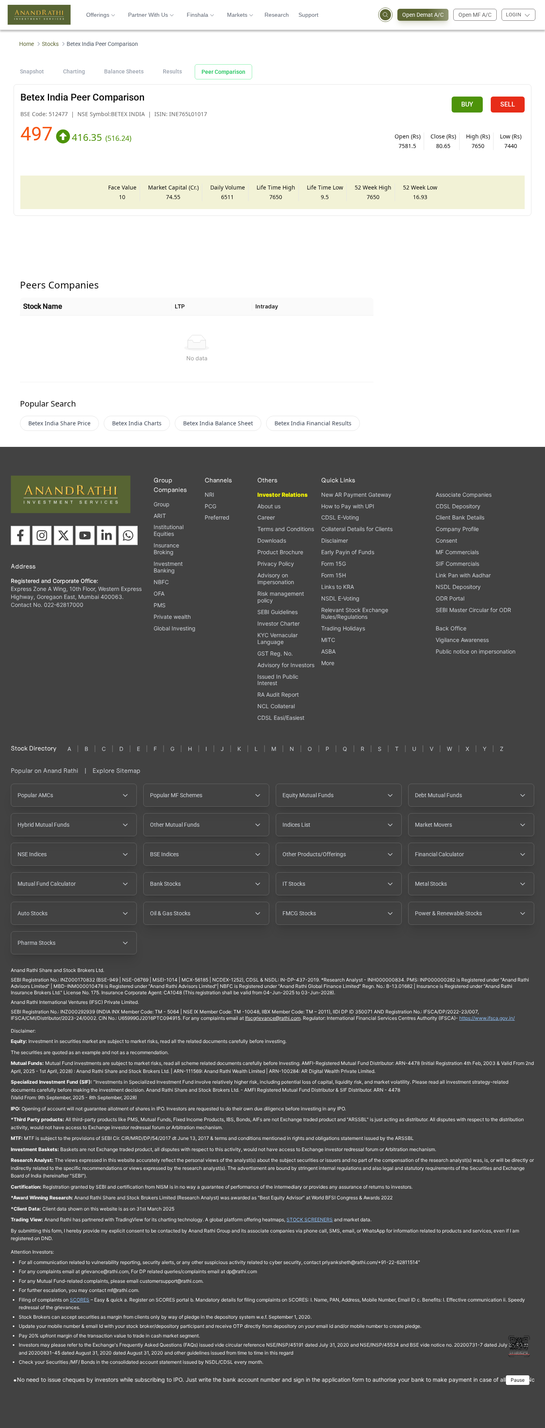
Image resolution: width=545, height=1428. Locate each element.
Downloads (271, 540)
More (327, 663)
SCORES (79, 1300)
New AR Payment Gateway (356, 494)
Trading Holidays (343, 628)
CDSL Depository (458, 506)
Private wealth (172, 616)
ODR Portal (450, 598)
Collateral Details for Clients (357, 528)
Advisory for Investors (285, 665)
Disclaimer (334, 540)
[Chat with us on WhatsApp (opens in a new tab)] (128, 535)
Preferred (217, 517)
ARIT (160, 515)
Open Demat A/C (423, 15)
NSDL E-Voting (340, 598)
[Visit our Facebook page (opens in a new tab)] (20, 535)
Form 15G (333, 563)
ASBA (328, 651)
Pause (518, 1380)
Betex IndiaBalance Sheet (218, 423)
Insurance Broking (166, 548)
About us (268, 506)
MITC (328, 639)
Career (266, 517)
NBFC (161, 582)
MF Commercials (457, 552)
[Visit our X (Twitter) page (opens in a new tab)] (63, 535)
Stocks (50, 44)
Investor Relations (282, 494)
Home (26, 44)
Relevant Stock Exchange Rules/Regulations (354, 613)
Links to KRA (337, 586)
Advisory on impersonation (275, 578)
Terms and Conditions (285, 528)
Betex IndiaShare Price (59, 423)
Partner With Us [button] (148, 15)
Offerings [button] (97, 15)
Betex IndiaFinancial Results (312, 423)
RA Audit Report (278, 694)
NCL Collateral (276, 706)
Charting (74, 71)
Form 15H (333, 575)
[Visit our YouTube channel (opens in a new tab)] (85, 535)
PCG (210, 506)
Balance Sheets (124, 71)
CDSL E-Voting (340, 517)
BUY (467, 104)
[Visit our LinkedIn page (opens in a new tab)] (106, 535)
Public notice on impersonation (475, 651)
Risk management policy (280, 597)
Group (162, 504)
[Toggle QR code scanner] (519, 1346)
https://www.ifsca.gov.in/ (487, 1018)
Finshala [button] (197, 15)
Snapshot (32, 71)
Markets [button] (237, 15)
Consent (446, 540)
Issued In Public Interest (277, 680)
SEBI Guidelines (277, 611)
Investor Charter (278, 623)
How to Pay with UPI (347, 506)
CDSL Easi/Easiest (280, 717)
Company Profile (457, 528)
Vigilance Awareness (462, 639)
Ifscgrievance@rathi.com (272, 1018)
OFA (159, 593)
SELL (507, 104)
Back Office (451, 628)
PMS (160, 605)
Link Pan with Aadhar (463, 575)
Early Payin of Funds (347, 552)
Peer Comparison (223, 72)
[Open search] (385, 15)
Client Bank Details (460, 517)
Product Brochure (280, 552)
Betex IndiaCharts (137, 423)
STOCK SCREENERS (309, 1220)
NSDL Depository (458, 586)
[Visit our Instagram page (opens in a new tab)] (41, 535)
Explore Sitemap (116, 770)
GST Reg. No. (275, 653)
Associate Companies (464, 494)
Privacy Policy (275, 563)
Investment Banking (168, 567)
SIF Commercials (457, 563)
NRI (209, 494)
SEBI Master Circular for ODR (473, 609)
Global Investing (174, 628)
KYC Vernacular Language (277, 638)
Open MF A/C (475, 15)
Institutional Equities (169, 530)
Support (308, 15)
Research (277, 15)
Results (172, 71)
